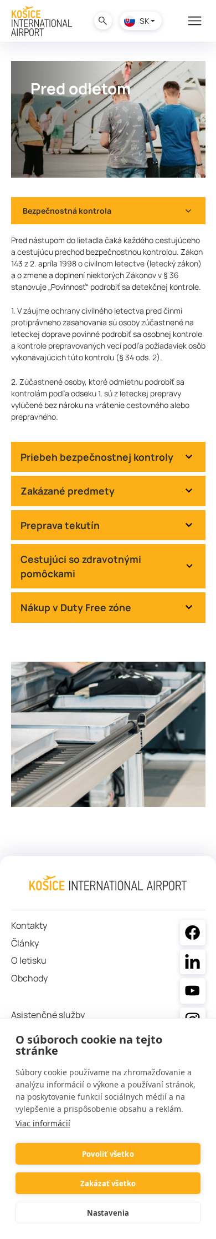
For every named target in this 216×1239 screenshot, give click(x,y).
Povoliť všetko (108, 1154)
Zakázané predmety (67, 490)
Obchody (29, 978)
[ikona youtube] (192, 991)
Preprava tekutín (60, 525)
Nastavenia (108, 1213)
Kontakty (29, 925)
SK (144, 21)
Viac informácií (43, 1123)
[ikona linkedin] (192, 962)
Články (25, 943)
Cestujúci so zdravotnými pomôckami (80, 566)
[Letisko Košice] (41, 21)
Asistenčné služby (48, 1015)
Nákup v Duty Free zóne (75, 607)
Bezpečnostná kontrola (67, 210)
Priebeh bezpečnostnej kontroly (96, 457)
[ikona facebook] (192, 932)
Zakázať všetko (108, 1183)
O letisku (29, 960)
